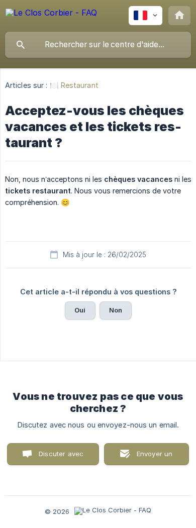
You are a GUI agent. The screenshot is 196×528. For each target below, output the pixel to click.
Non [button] (115, 310)
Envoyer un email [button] (155, 457)
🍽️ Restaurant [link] (74, 85)
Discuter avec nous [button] (61, 457)
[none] (51, 14)
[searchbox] (98, 45)
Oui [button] (79, 310)
